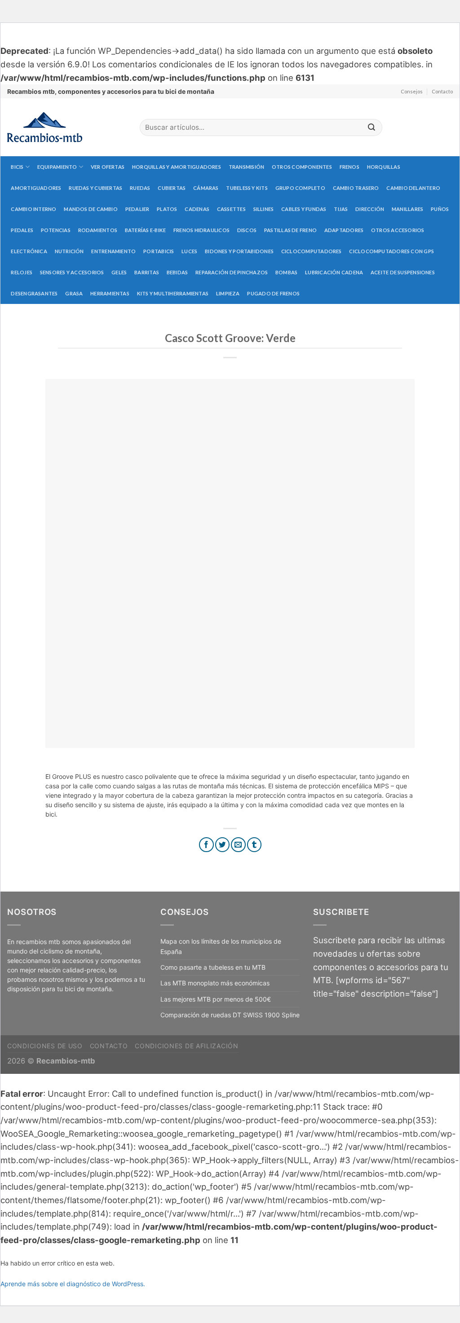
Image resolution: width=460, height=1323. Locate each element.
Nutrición (69, 251)
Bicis (17, 167)
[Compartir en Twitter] (222, 844)
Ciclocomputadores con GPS (391, 251)
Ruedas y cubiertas (95, 188)
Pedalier (137, 209)
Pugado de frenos (273, 293)
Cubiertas (172, 188)
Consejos (412, 91)
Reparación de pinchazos (231, 272)
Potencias (56, 230)
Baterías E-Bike (145, 230)
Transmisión (246, 167)
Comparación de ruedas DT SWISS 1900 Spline (230, 1015)
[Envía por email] (238, 844)
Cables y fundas (303, 209)
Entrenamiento (113, 251)
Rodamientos (97, 230)
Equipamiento (57, 167)
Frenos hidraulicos (201, 230)
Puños (440, 209)
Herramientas (109, 293)
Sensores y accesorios (72, 272)
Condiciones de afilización (186, 1046)
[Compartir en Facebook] (206, 844)
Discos (247, 230)
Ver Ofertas (107, 167)
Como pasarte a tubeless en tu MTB (212, 967)
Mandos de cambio (91, 209)
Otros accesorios (398, 230)
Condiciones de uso (45, 1046)
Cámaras (206, 188)
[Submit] (371, 127)
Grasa (74, 293)
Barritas (146, 272)
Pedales (22, 230)
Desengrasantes (34, 293)
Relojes (21, 272)
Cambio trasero (356, 188)
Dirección (369, 209)
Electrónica (29, 251)
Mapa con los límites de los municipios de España (220, 946)
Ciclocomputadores (311, 251)
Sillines (263, 209)
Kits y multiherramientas (172, 293)
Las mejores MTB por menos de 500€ (215, 999)
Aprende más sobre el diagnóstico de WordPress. (72, 1284)
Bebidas (177, 272)
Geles (119, 272)
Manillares (407, 209)
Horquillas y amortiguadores (176, 167)
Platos (167, 209)
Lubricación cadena (334, 272)
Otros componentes (302, 167)
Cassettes (231, 209)
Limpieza (228, 293)
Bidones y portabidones (239, 251)
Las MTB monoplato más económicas (215, 983)
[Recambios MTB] (66, 127)
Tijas (341, 209)
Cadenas (197, 209)
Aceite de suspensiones (403, 272)
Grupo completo (300, 188)
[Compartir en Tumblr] (254, 844)
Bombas (286, 272)
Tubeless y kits (246, 188)
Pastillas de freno (290, 230)
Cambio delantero (413, 188)
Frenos (349, 167)
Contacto (442, 91)
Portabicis (158, 251)
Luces (189, 251)
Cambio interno (33, 209)
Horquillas (383, 167)
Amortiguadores (36, 188)
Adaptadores (343, 230)
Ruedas (140, 188)
